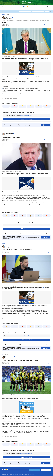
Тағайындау (20, 9)
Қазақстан (9, 9)
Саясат (3, 9)
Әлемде (3, 243)
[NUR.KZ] (26, 6)
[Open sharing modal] (33, 233)
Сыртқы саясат (14, 9)
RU (47, 6)
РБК (43, 287)
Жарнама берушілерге (46, 470)
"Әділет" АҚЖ (14, 59)
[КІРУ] (50, 7)
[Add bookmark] (47, 234)
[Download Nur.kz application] (26, 2)
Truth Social (13, 191)
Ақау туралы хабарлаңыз (34, 470)
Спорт (3, 354)
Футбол (6, 354)
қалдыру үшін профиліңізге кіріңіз (26, 115)
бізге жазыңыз (14, 98)
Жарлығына (36, 78)
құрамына (20, 82)
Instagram (46, 237)
